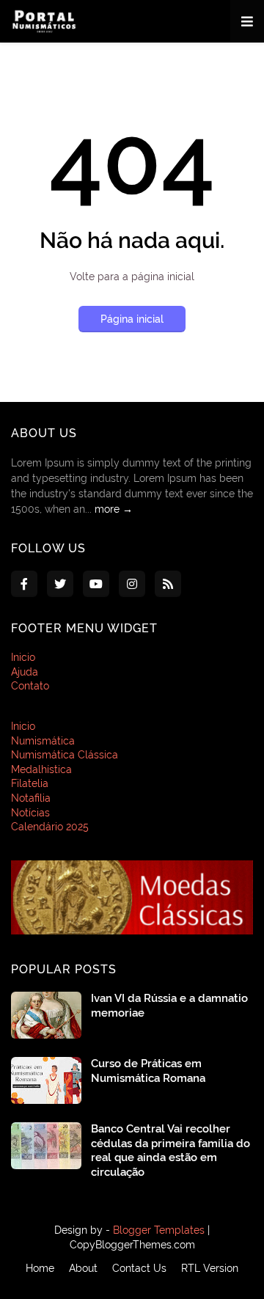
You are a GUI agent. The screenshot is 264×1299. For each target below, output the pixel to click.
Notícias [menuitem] (30, 813)
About (83, 1268)
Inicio (23, 657)
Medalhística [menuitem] (41, 769)
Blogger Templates (159, 1230)
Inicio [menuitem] (23, 726)
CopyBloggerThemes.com (132, 1245)
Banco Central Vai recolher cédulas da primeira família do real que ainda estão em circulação (170, 1150)
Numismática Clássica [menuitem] (64, 755)
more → (114, 509)
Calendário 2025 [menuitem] (50, 827)
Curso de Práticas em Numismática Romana (148, 1071)
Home (40, 1268)
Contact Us (139, 1268)
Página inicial (132, 319)
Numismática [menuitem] (43, 741)
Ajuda (24, 672)
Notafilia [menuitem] (31, 798)
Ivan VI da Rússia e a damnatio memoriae (169, 1006)
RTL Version (209, 1268)
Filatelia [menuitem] (29, 783)
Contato (30, 686)
